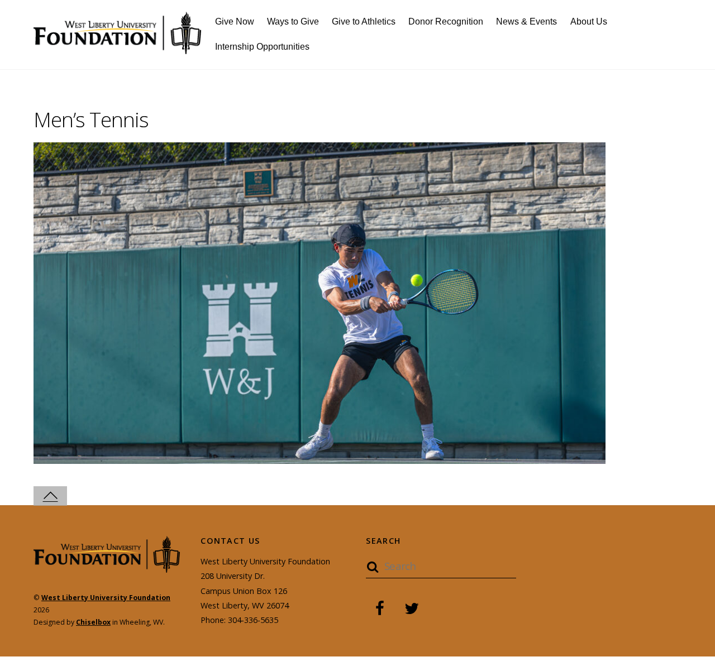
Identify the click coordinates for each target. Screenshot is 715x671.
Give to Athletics (363, 21)
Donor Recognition (445, 21)
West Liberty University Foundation (105, 597)
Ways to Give (293, 21)
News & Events (526, 21)
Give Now (234, 21)
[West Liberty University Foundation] (117, 48)
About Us (588, 21)
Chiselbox (93, 622)
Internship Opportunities (262, 46)
